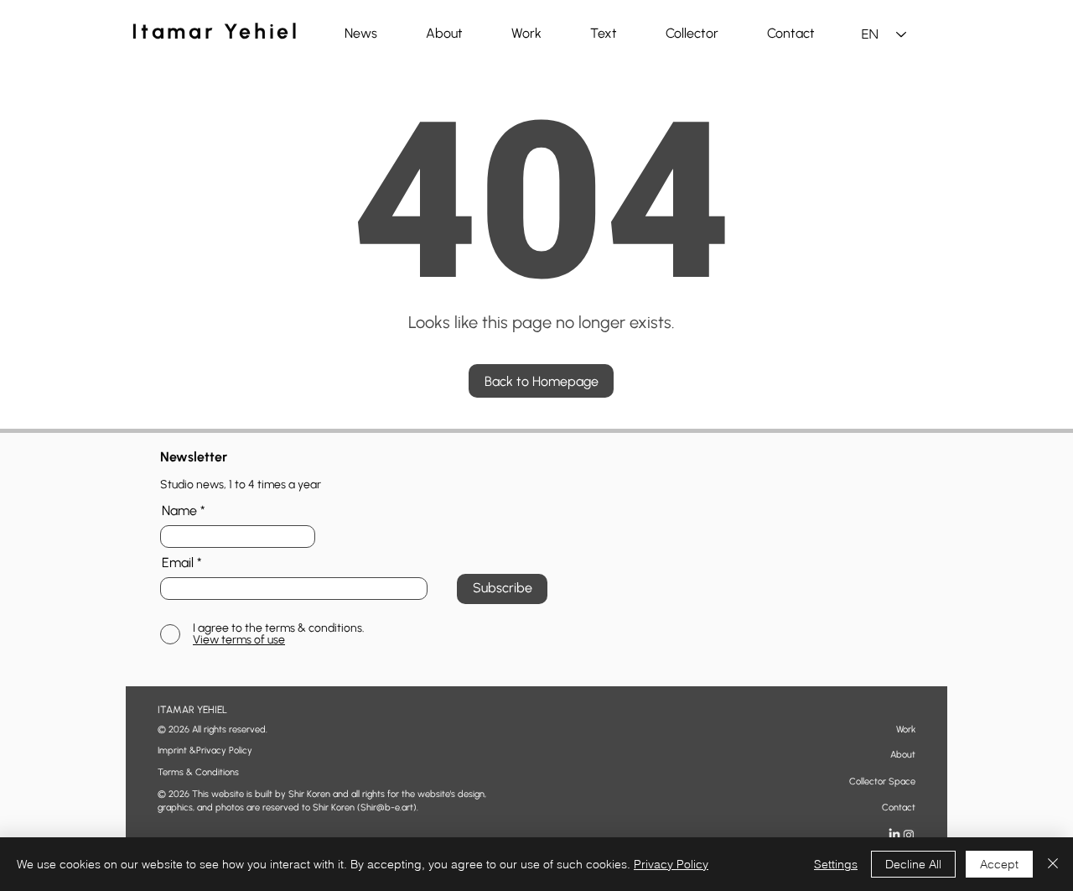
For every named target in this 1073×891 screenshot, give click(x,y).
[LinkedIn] (894, 835)
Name (179, 511)
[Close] (1053, 864)
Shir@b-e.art (386, 807)
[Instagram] (908, 835)
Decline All (913, 864)
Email (178, 563)
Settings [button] (836, 864)
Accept (999, 864)
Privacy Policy (671, 864)
